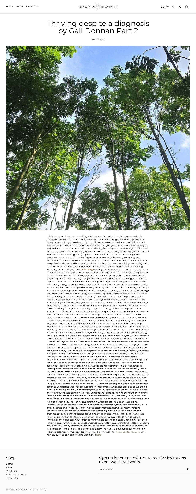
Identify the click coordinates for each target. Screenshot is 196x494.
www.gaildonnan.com (128, 431)
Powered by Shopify (37, 489)
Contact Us (12, 478)
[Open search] (173, 6)
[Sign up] (187, 469)
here (98, 434)
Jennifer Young (20, 489)
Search (9, 463)
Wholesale (11, 471)
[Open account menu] (179, 6)
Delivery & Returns (16, 474)
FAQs (9, 467)
